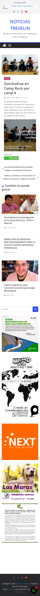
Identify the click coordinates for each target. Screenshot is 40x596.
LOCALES (7, 78)
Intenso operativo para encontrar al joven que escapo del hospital (19, 287)
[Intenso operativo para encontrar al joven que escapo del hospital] (20, 262)
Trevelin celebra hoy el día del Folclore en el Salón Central (22, 7)
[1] (34, 591)
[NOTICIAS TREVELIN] (4, 45)
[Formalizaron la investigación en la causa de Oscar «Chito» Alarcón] (20, 196)
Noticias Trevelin (23, 98)
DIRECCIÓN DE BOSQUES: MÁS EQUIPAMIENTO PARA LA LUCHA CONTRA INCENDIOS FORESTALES (19, 243)
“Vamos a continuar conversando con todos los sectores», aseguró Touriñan (19, 177)
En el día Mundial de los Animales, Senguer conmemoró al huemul (18, 168)
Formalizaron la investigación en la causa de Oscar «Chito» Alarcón (19, 220)
